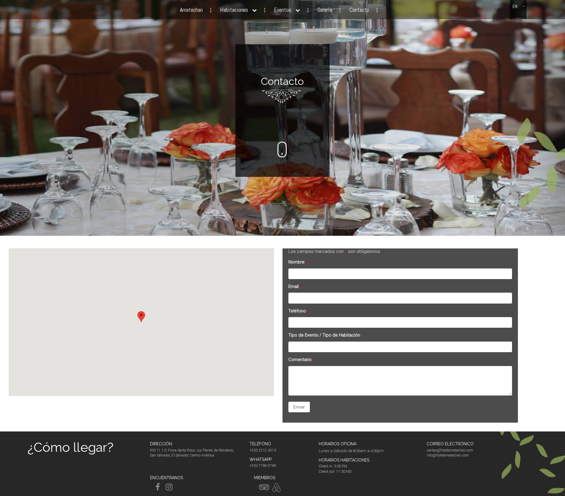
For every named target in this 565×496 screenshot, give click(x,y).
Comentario (301, 359)
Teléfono (298, 311)
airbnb (276, 487)
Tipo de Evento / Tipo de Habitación (324, 335)
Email (295, 286)
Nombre (298, 262)
